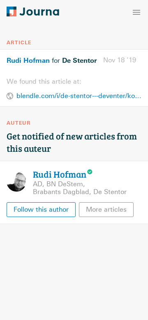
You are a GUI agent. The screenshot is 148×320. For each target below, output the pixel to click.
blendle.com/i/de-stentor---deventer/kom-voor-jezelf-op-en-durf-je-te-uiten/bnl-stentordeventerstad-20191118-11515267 (78, 96)
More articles (106, 209)
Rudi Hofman (28, 60)
